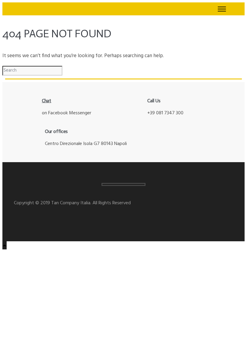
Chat (47, 100)
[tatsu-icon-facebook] (25, 218)
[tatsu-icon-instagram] (16, 218)
